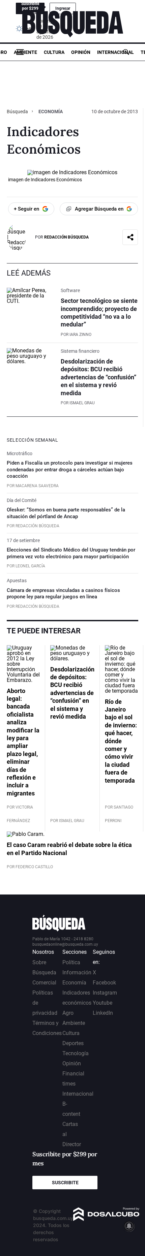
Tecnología (75, 1053)
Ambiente (25, 52)
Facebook (104, 982)
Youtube (102, 1003)
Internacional (115, 52)
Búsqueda (18, 111)
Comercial (44, 982)
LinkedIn (103, 1013)
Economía (50, 111)
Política (71, 962)
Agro (68, 1013)
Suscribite (65, 1182)
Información (76, 972)
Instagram (105, 993)
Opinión (80, 52)
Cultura (54, 52)
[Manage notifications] (129, 1226)
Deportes (73, 1043)
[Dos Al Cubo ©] (106, 1219)
